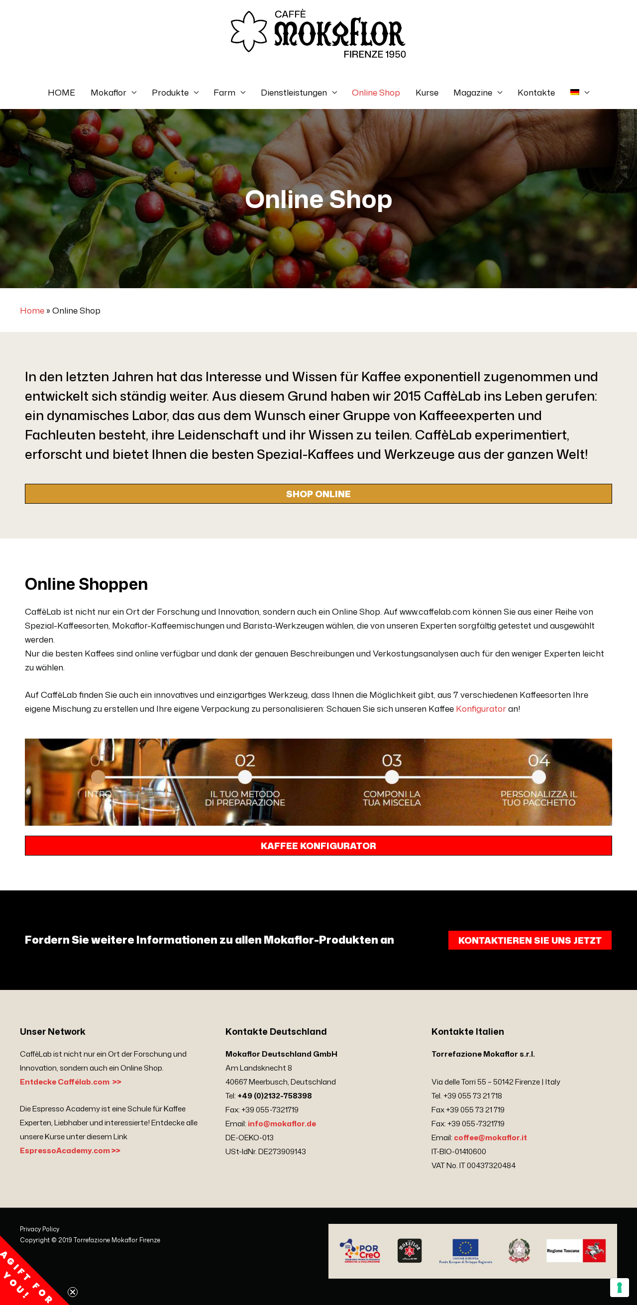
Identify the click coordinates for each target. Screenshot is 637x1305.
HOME (61, 92)
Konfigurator (481, 708)
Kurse (427, 92)
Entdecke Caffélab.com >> (70, 1082)
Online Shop (376, 92)
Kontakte (536, 92)
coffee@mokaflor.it (490, 1137)
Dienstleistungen (294, 92)
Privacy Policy (39, 1229)
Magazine (472, 92)
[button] (35, 1270)
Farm (224, 92)
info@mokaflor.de (282, 1123)
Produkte (170, 92)
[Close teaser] (73, 1292)
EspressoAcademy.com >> (70, 1150)
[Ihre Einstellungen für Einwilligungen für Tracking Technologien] (619, 1287)
